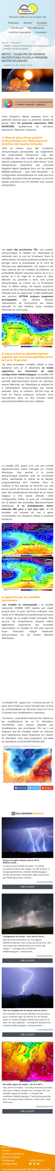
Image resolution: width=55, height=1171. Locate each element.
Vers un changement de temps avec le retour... (25, 1010)
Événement (17, 27)
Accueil (5, 42)
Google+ (48, 788)
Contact (6, 1150)
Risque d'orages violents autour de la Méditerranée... (21, 861)
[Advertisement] (27, 217)
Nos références (36, 27)
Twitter (35, 788)
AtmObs (27, 22)
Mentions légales (11, 1157)
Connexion (41, 32)
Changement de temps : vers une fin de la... (24, 936)
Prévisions (13, 22)
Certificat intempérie (20, 32)
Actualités (42, 22)
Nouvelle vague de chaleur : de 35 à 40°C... (23, 1084)
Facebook (21, 788)
